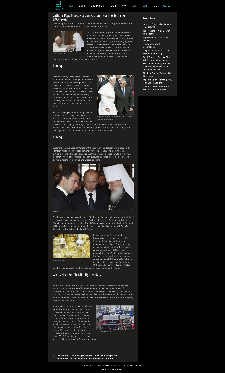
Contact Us (115, 365)
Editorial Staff (103, 365)
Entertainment (97, 5)
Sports (82, 5)
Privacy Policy (89, 365)
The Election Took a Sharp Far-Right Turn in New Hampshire (86, 355)
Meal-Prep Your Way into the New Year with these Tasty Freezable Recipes (156, 67)
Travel (144, 5)
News (71, 5)
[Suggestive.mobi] (59, 6)
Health (113, 5)
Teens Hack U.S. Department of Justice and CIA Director (84, 358)
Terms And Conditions (132, 365)
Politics (166, 5)
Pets (155, 5)
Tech (134, 5)
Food (124, 5)
